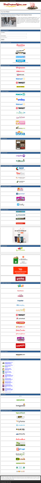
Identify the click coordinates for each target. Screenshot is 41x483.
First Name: (3, 32)
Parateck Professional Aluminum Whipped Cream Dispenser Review (16, 15)
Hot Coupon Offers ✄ (4, 0)
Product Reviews (7, 16)
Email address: (3, 35)
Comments (13, 16)
